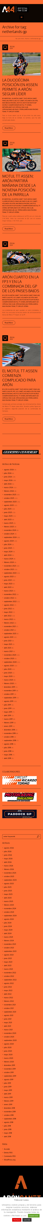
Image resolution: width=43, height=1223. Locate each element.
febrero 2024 (9, 562)
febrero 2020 (9, 683)
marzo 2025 (8, 523)
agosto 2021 (8, 637)
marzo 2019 (8, 719)
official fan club (21, 107)
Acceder (7, 1149)
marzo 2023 (8, 591)
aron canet (32, 98)
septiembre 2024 (10, 537)
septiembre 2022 (10, 601)
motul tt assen (25, 105)
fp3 (11, 297)
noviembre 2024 (10, 530)
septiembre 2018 (10, 740)
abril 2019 (7, 715)
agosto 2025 (9, 505)
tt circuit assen (13, 111)
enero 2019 (8, 726)
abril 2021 (7, 648)
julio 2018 (7, 748)
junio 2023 (8, 580)
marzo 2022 (8, 619)
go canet (20, 100)
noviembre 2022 (10, 594)
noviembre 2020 (10, 655)
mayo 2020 (8, 676)
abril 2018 (7, 758)
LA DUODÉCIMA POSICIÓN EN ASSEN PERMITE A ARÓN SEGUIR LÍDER (20, 87)
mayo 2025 (8, 516)
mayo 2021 (8, 644)
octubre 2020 (9, 658)
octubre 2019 (9, 694)
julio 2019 (7, 705)
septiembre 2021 (10, 633)
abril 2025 (8, 519)
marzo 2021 (8, 651)
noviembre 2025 (10, 495)
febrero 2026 (9, 491)
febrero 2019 (8, 723)
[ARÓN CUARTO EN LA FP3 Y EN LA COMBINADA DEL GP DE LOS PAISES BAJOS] (21, 261)
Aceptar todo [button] (33, 1216)
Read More (9, 128)
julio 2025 (7, 509)
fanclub (5, 100)
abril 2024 (7, 555)
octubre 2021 (9, 630)
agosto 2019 (8, 701)
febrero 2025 (9, 527)
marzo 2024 (8, 559)
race (17, 109)
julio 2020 (7, 669)
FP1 (11, 391)
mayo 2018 (8, 755)
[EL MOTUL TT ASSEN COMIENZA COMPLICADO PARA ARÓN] (21, 355)
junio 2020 (8, 673)
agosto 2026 (9, 470)
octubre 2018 (9, 737)
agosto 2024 (9, 541)
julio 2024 (7, 544)
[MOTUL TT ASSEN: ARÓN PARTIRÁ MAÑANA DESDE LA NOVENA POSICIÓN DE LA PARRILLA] (21, 160)
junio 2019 (7, 708)
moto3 (19, 103)
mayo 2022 (8, 612)
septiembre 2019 (10, 698)
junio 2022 (8, 609)
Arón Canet (18, 98)
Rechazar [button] (17, 1220)
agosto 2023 (9, 576)
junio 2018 (7, 751)
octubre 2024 (9, 534)
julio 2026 (7, 473)
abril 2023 (7, 587)
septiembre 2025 (10, 502)
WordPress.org (9, 1160)
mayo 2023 (8, 584)
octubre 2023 (9, 569)
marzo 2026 (8, 487)
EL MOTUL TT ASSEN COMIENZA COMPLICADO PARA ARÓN (19, 378)
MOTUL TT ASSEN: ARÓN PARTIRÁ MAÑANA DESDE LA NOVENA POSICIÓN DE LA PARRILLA (19, 185)
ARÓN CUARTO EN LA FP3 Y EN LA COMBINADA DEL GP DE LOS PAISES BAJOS (20, 284)
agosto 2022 (9, 605)
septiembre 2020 (10, 662)
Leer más (27, 1220)
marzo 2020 (8, 680)
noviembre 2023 (10, 566)
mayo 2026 (8, 480)
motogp (26, 103)
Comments (10, 1156)
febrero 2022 (9, 623)
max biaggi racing (9, 103)
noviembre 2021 (10, 626)
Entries (8, 1153)
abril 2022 (7, 616)
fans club (12, 100)
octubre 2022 (9, 598)
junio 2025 (8, 512)
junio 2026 (8, 477)
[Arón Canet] (15, 9)
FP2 (14, 391)
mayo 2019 (8, 712)
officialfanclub (8, 109)
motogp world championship (21, 206)
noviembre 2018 (10, 733)
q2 (16, 210)
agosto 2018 (8, 744)
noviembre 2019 (10, 691)
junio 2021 (7, 641)
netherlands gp (8, 107)
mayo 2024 (8, 552)
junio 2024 (8, 548)
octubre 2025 (9, 498)
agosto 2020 (9, 666)
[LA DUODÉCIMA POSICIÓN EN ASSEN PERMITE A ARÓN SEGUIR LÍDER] (21, 64)
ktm (36, 100)
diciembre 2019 (9, 687)
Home (27, 38)
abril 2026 (8, 484)
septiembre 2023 (10, 573)
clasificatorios (8, 201)
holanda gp (29, 100)
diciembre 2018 (9, 730)
